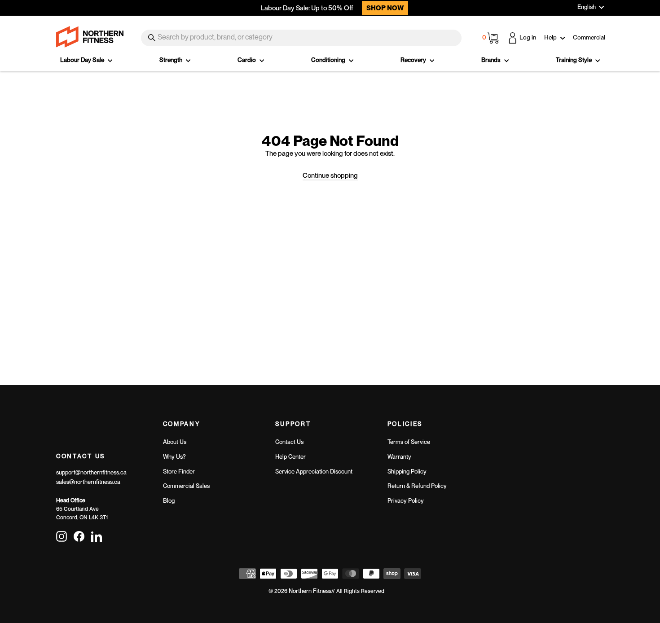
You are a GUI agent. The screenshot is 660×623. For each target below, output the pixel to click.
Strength (171, 59)
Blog (169, 500)
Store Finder (179, 471)
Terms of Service (408, 442)
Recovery (413, 59)
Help (551, 37)
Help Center (290, 456)
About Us (174, 442)
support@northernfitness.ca (91, 472)
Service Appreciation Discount (313, 471)
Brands (491, 59)
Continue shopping (330, 175)
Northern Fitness (310, 591)
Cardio (247, 59)
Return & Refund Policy (417, 486)
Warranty (399, 456)
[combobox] (301, 38)
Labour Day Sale (83, 59)
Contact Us (289, 442)
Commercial (589, 37)
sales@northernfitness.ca (88, 481)
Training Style (574, 59)
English (586, 7)
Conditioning (329, 59)
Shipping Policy (407, 471)
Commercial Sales (186, 486)
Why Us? (174, 456)
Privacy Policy (405, 500)
